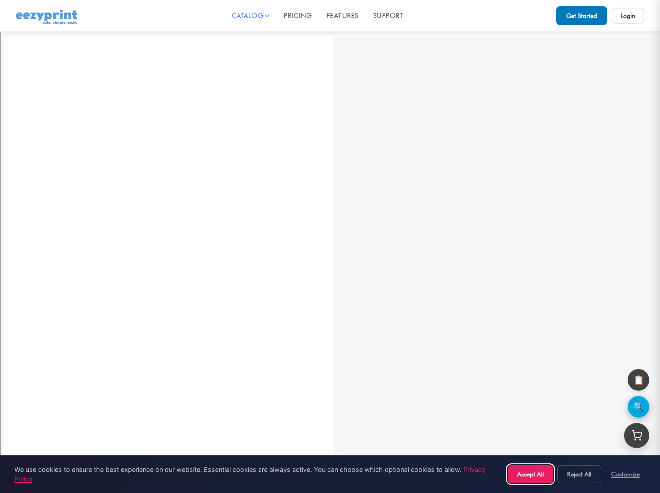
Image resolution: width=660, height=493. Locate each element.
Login (627, 15)
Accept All (530, 474)
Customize (625, 474)
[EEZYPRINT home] (47, 15)
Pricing (298, 16)
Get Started (581, 15)
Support (388, 16)
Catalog (248, 16)
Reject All (579, 474)
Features (342, 16)
